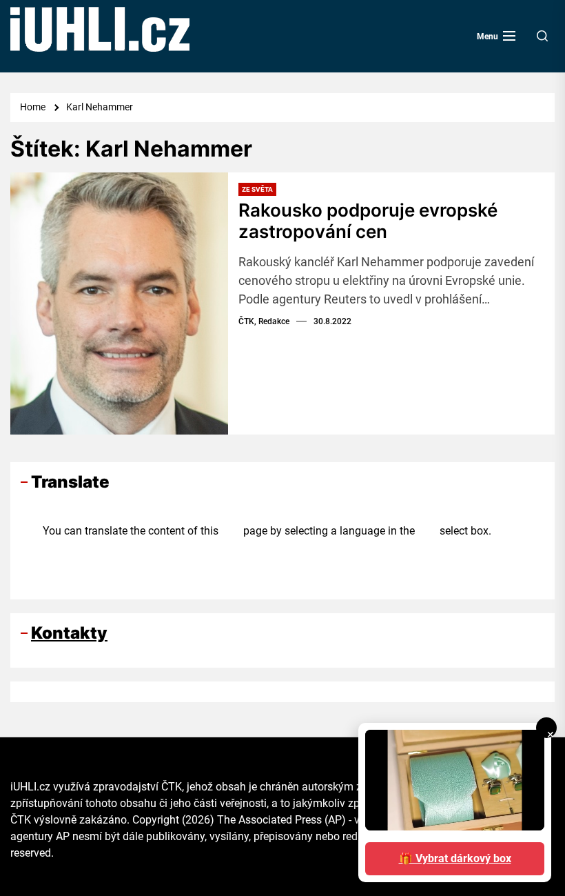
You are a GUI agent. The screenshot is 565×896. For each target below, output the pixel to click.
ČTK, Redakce (263, 321)
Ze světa (257, 189)
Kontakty (69, 633)
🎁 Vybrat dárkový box (455, 858)
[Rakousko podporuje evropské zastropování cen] (119, 303)
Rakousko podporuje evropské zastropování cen (367, 220)
